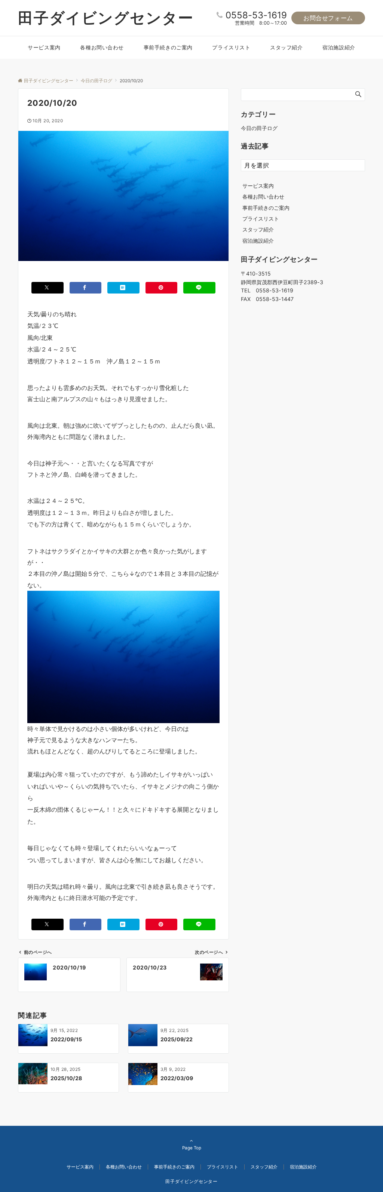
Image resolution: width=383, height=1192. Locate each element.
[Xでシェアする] (47, 288)
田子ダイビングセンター (106, 18)
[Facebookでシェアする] (86, 288)
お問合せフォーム (328, 18)
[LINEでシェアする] (199, 288)
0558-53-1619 (256, 15)
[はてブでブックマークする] (123, 288)
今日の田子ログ (259, 128)
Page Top (191, 1147)
